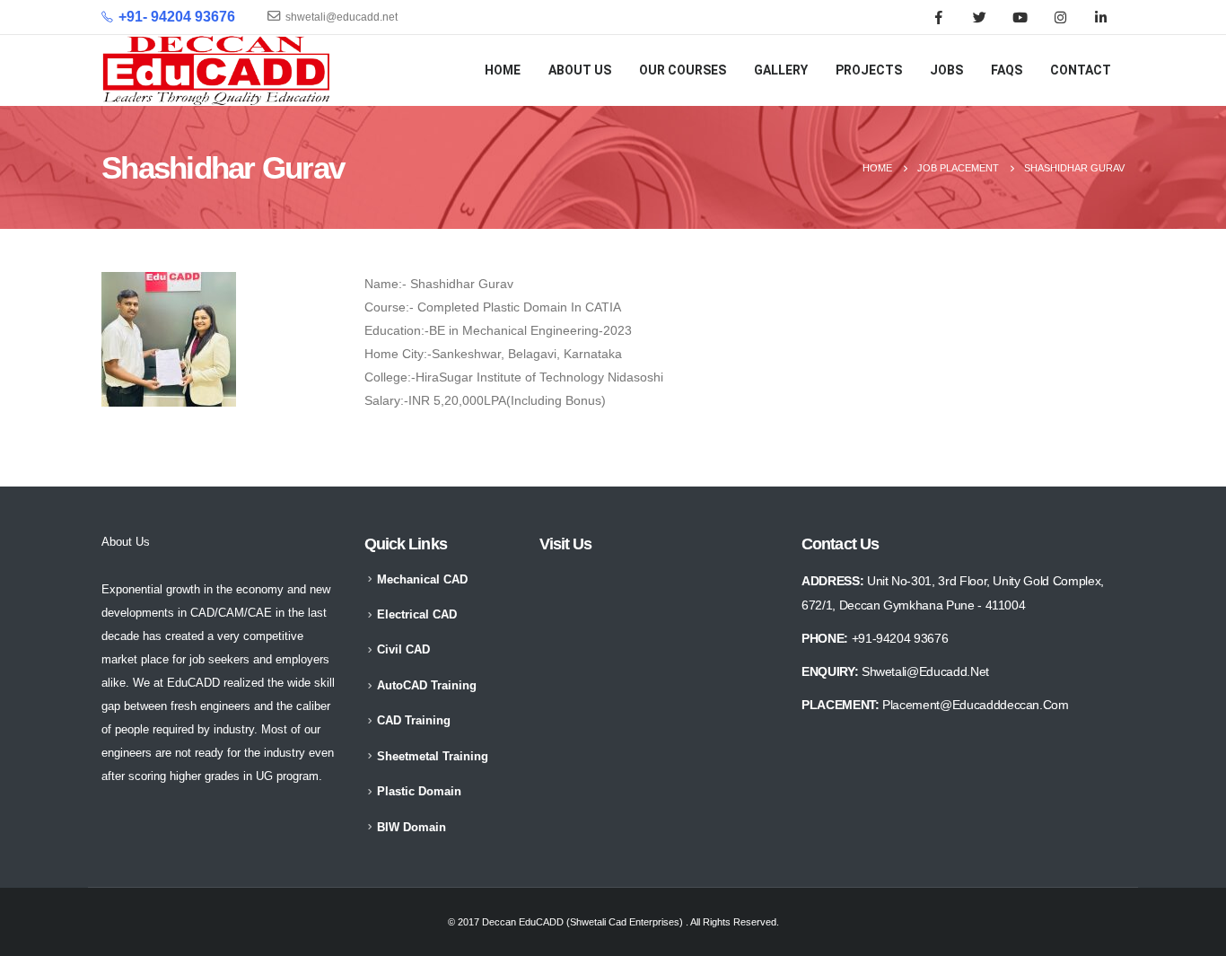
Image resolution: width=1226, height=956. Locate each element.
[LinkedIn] (1100, 17)
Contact (1080, 70)
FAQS (1006, 70)
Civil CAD (403, 650)
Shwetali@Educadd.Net (925, 671)
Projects (869, 70)
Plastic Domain (419, 791)
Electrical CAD (417, 615)
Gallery (781, 70)
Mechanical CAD (422, 580)
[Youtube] (1019, 17)
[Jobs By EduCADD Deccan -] (217, 70)
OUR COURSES (682, 70)
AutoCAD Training (427, 686)
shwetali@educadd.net (341, 17)
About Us (579, 70)
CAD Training (414, 721)
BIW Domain (411, 827)
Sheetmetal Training (432, 756)
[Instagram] (1059, 17)
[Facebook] (938, 17)
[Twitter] (979, 17)
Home (503, 70)
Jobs (946, 70)
